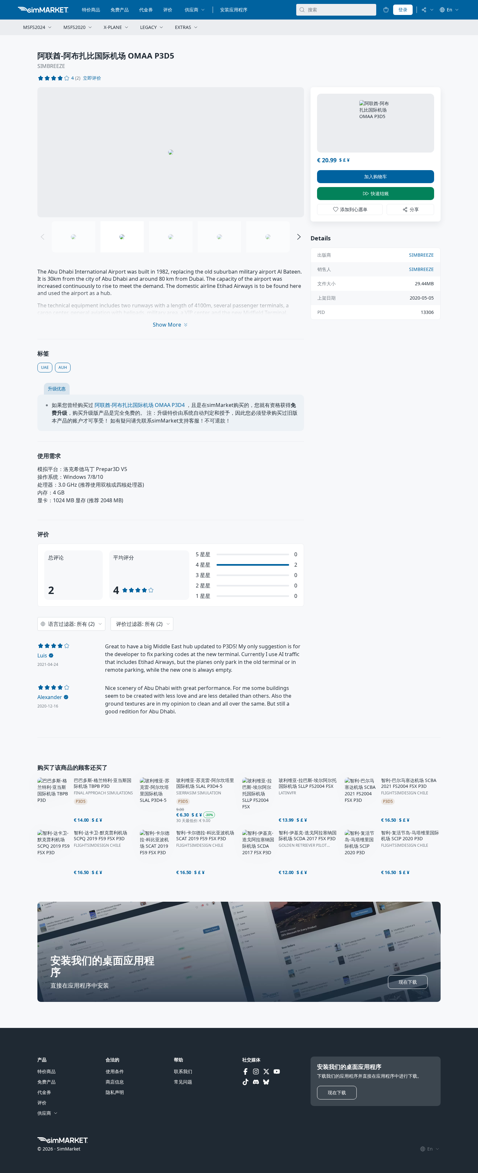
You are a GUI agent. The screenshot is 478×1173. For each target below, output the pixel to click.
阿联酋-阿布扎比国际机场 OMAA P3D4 (140, 405)
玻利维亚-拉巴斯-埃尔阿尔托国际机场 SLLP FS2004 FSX (308, 783)
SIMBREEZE (51, 66)
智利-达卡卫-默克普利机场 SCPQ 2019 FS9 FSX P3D (100, 836)
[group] (170, 152)
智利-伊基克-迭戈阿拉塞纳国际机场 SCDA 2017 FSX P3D (308, 836)
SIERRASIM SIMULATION (198, 793)
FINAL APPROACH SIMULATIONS (103, 793)
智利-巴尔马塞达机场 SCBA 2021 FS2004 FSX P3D (408, 783)
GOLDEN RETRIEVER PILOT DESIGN (303, 845)
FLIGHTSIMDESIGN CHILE (404, 793)
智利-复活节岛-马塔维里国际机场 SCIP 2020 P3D (410, 836)
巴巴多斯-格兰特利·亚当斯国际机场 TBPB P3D (102, 783)
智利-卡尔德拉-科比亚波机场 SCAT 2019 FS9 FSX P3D (205, 836)
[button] (92, 78)
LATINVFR (287, 793)
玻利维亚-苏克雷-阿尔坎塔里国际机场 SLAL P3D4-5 (205, 783)
